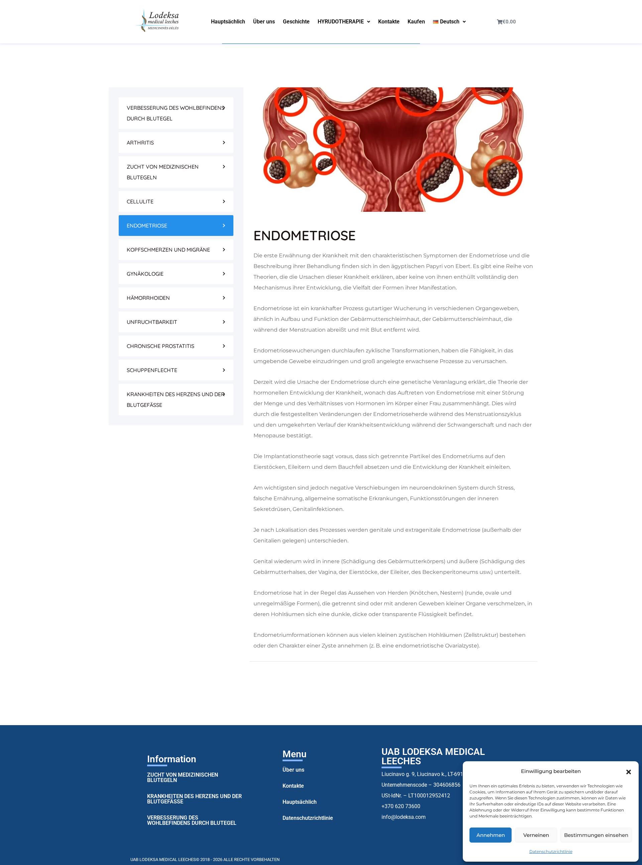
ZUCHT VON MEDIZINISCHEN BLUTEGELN (163, 172)
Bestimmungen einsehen (596, 835)
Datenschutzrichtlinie (550, 851)
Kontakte (389, 21)
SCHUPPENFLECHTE (152, 370)
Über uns (264, 21)
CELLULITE (140, 201)
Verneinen (536, 835)
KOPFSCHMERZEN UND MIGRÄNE (168, 249)
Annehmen (490, 835)
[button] (628, 771)
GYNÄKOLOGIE (145, 273)
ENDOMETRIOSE (147, 225)
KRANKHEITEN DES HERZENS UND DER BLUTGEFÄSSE (176, 399)
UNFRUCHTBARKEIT (152, 322)
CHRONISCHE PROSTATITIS (160, 346)
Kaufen (416, 21)
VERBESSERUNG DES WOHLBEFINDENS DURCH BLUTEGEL (175, 113)
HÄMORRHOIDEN (148, 297)
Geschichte (296, 21)
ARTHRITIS (140, 142)
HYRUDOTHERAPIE (341, 21)
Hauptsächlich (228, 21)
